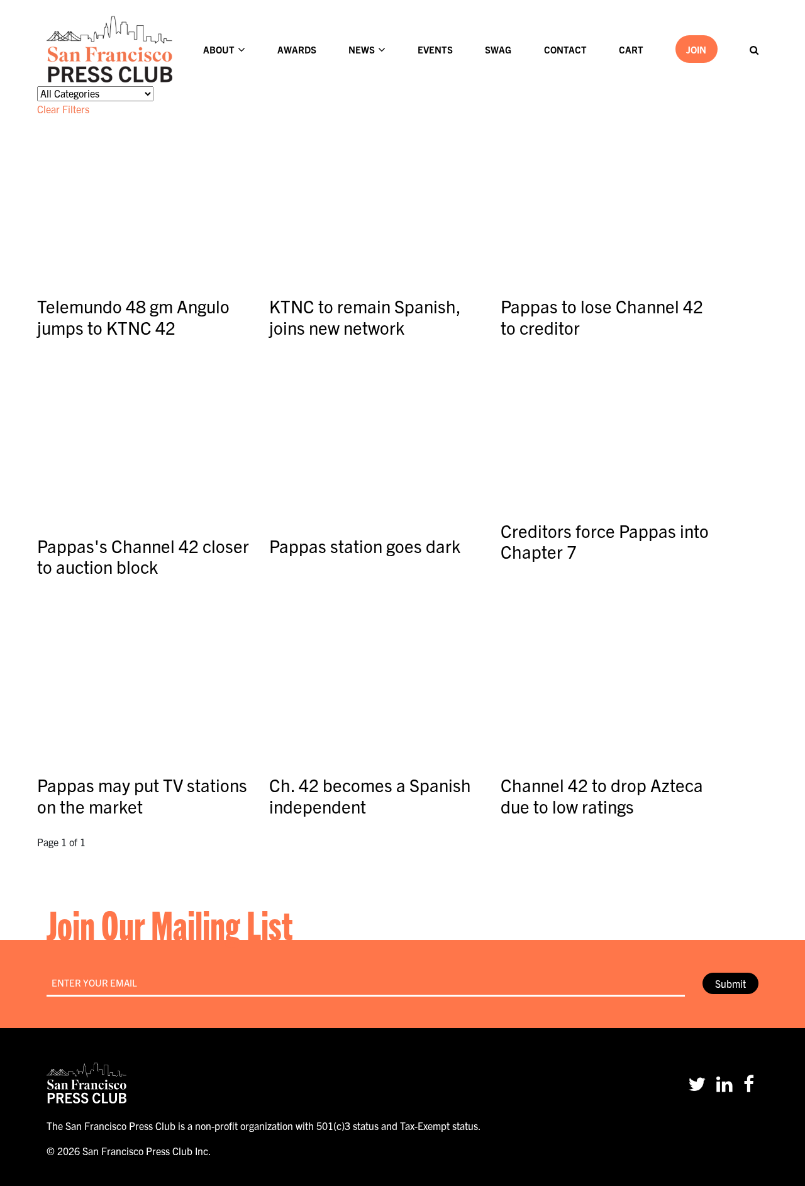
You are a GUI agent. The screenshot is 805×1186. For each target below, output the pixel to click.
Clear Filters (63, 109)
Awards (296, 49)
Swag (498, 49)
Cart (631, 49)
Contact (565, 49)
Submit (730, 983)
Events (435, 49)
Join (696, 49)
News (361, 49)
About (219, 49)
